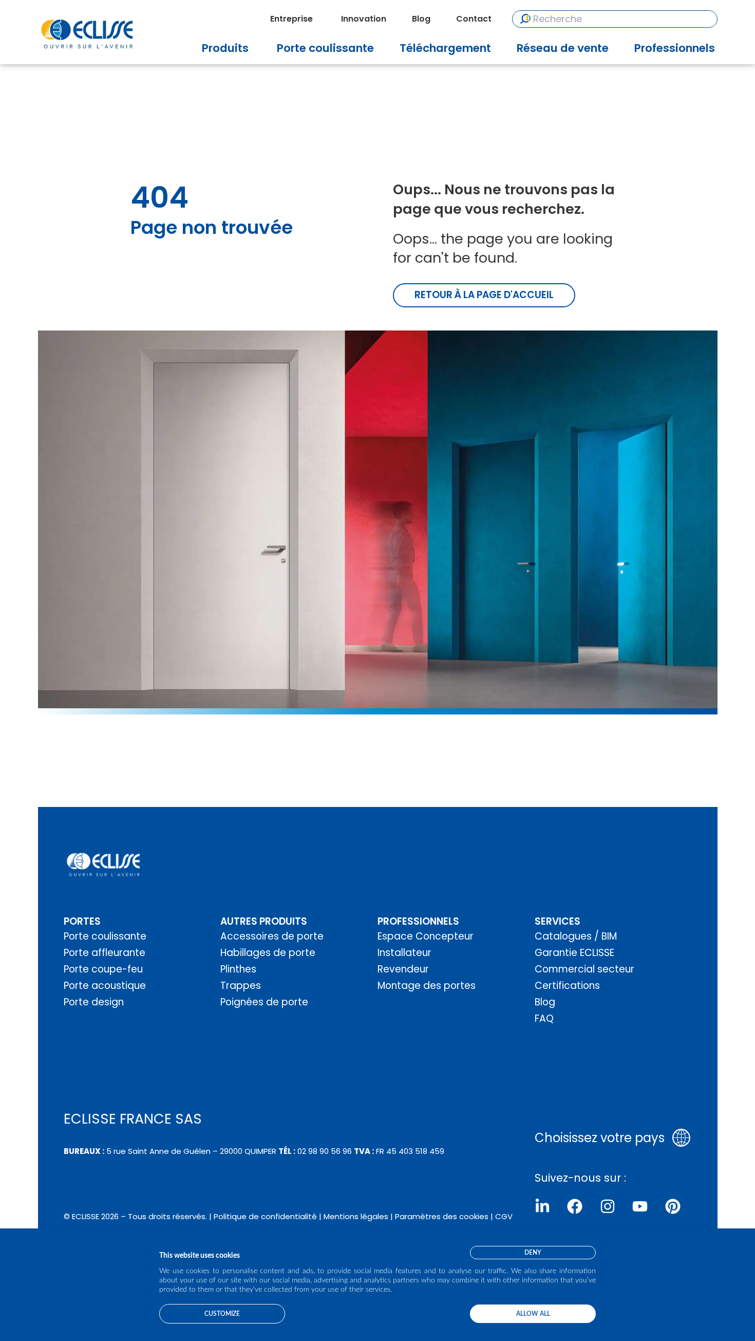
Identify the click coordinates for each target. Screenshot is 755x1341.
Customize (222, 1314)
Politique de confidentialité (265, 1216)
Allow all (533, 1314)
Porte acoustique (105, 986)
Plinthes (238, 969)
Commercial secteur (584, 969)
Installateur (404, 953)
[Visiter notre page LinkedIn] (542, 1206)
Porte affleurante (104, 953)
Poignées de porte (264, 1002)
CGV (504, 1216)
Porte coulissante (105, 936)
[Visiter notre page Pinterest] (673, 1206)
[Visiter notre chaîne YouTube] (640, 1206)
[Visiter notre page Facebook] (574, 1206)
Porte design (94, 1002)
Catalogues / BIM (576, 936)
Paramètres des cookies (441, 1216)
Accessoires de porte (272, 936)
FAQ (544, 1018)
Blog (545, 1002)
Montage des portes (427, 986)
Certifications (567, 986)
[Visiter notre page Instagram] (607, 1206)
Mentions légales (356, 1216)
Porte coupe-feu (103, 969)
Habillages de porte (267, 953)
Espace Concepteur (426, 936)
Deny (532, 1253)
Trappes (240, 986)
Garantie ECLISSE (574, 953)
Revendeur (403, 969)
